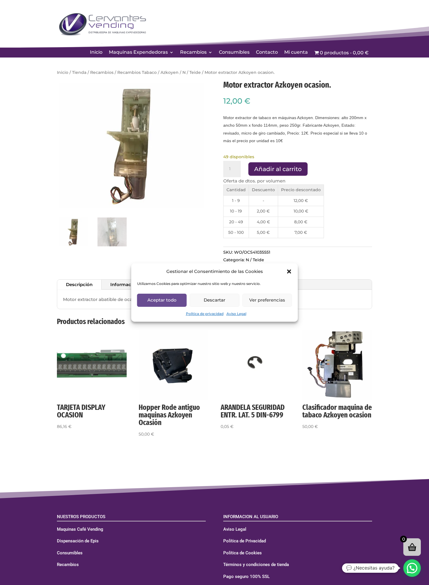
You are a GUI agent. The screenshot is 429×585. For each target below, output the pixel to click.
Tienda (79, 72)
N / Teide (191, 72)
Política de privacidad (205, 313)
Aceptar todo (162, 300)
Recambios (193, 52)
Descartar (214, 300)
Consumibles (234, 52)
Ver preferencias (267, 300)
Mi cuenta (296, 52)
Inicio (96, 52)
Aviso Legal (236, 313)
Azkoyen (170, 72)
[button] (289, 271)
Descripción (79, 284)
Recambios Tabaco (137, 72)
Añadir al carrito (278, 169)
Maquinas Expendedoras (138, 52)
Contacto (267, 52)
